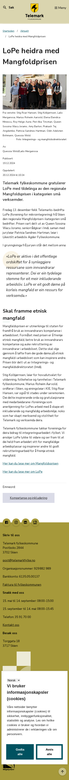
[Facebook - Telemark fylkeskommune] (6, 522)
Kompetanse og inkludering (28, 498)
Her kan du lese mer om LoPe (22, 472)
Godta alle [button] (20, 752)
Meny (62, 8)
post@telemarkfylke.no (19, 560)
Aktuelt (24, 31)
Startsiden (8, 31)
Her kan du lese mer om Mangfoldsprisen (30, 464)
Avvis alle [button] (49, 752)
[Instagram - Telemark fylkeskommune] (16, 522)
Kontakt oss (11, 625)
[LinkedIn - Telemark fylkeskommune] (26, 522)
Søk (8, 8)
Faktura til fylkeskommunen (22, 585)
